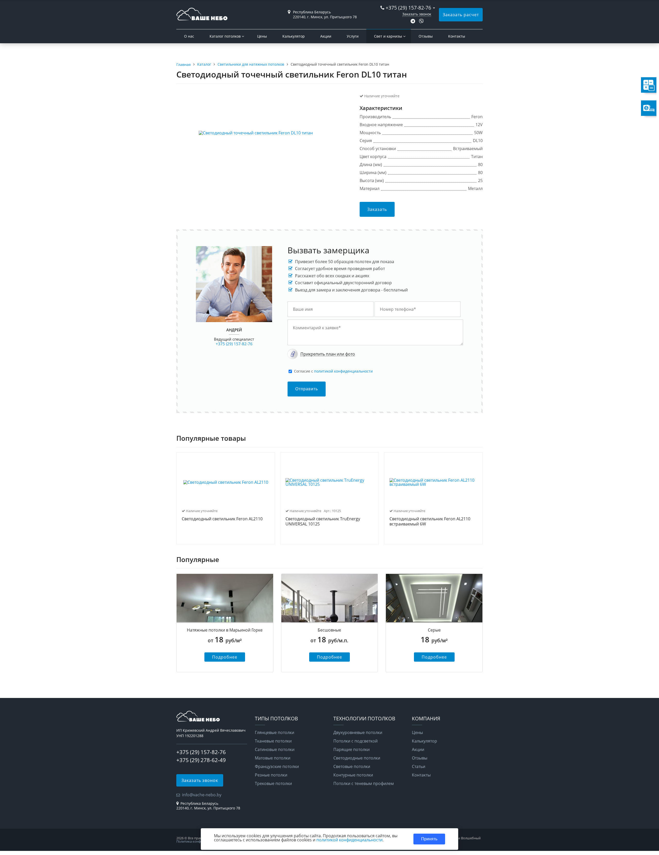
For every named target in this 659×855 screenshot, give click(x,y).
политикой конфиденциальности (343, 371)
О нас (189, 36)
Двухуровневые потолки (357, 732)
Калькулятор (293, 36)
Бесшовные (329, 630)
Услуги (353, 36)
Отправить (306, 389)
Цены (262, 36)
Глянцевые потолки (274, 732)
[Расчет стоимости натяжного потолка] (621, 85)
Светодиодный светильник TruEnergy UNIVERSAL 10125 (322, 521)
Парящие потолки (351, 749)
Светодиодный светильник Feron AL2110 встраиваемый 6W (429, 521)
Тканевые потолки (273, 741)
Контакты (456, 36)
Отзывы (426, 36)
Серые (434, 630)
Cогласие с (333, 371)
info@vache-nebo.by (201, 795)
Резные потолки (271, 775)
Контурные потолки (353, 775)
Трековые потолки (273, 783)
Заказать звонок (416, 14)
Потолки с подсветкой (355, 741)
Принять (429, 839)
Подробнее (224, 657)
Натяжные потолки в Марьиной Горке (225, 630)
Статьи (418, 766)
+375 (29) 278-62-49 (201, 760)
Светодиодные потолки (356, 758)
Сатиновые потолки (274, 749)
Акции (325, 36)
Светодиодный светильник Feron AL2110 (222, 519)
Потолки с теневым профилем (363, 783)
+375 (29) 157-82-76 (408, 7)
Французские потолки (277, 766)
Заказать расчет (461, 15)
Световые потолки (351, 766)
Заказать (377, 209)
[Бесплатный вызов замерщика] (621, 108)
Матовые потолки (272, 758)
